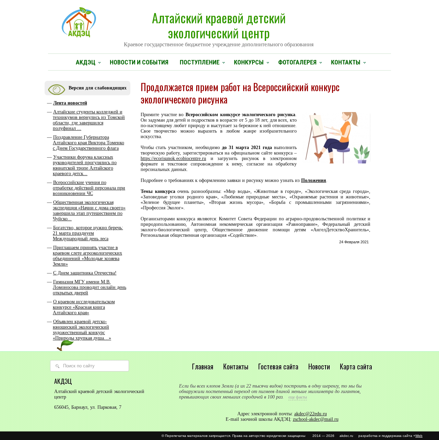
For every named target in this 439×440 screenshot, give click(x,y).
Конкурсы (249, 62)
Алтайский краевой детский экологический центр (218, 27)
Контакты (345, 62)
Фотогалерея (297, 62)
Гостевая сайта (278, 366)
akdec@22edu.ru (310, 413)
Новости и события (139, 62)
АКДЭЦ (85, 62)
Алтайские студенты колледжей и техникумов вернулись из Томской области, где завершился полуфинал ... (89, 120)
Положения (313, 180)
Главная (202, 366)
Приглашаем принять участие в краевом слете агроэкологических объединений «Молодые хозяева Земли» (87, 256)
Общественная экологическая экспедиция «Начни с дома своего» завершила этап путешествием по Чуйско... (89, 210)
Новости (319, 366)
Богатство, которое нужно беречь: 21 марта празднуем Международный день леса (88, 233)
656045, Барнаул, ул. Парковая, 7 (87, 407)
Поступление (200, 62)
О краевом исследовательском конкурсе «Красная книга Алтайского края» (84, 307)
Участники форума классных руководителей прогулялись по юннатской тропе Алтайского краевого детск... (85, 165)
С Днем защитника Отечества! (85, 273)
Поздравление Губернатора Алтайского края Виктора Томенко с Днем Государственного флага (88, 143)
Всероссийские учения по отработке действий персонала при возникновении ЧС (89, 188)
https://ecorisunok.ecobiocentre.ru (173, 158)
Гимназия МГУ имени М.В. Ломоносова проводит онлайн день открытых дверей (89, 287)
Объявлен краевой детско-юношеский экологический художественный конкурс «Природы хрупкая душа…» (82, 330)
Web (419, 436)
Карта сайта (356, 366)
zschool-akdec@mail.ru (316, 419)
